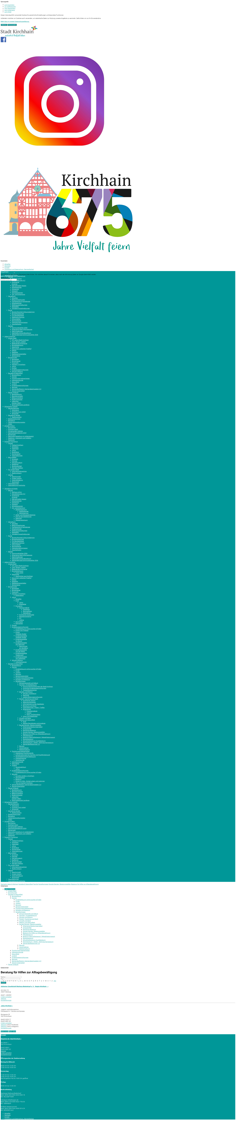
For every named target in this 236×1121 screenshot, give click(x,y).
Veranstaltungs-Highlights (16, 485)
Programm (18, 606)
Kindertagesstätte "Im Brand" (21, 640)
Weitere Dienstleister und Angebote (34, 723)
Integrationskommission (20, 322)
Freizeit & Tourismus (11, 441)
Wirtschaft (15, 413)
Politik (10, 310)
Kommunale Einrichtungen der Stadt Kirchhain (38, 686)
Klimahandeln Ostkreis (15, 431)
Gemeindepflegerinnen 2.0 (31, 744)
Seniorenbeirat (16, 321)
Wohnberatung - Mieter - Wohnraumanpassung (38, 742)
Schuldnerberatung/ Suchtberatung (34, 741)
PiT (20, 618)
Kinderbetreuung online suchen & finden (28, 629)
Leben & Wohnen (9, 336)
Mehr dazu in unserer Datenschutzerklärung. (15, 21)
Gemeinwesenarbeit (18, 391)
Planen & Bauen (13, 392)
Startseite (7, 266)
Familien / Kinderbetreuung (28, 685)
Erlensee (14, 461)
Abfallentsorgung (21, 509)
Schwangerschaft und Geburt (28, 683)
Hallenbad (15, 448)
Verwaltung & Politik (11, 275)
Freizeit (10, 443)
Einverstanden (12, 25)
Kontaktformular (6, 1000)
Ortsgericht (15, 289)
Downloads (19, 622)
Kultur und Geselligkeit (30, 716)
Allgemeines (27, 709)
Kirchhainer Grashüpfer (26, 615)
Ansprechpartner (20, 758)
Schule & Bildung (17, 371)
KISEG (10, 424)
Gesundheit (15, 382)
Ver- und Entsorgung (18, 294)
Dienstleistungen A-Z (18, 280)
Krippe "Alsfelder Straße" (20, 633)
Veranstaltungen (17, 455)
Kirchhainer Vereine (29, 700)
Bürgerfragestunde (18, 314)
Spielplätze (15, 452)
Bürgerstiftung (16, 375)
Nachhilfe (26, 695)
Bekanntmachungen (18, 300)
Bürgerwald (11, 434)
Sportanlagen (16, 454)
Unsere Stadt (12, 338)
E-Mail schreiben (6, 997)
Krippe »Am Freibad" (22, 630)
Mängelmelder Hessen (19, 286)
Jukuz (21, 602)
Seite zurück (5, 1031)
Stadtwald (11, 440)
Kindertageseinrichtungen (20, 370)
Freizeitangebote (32, 711)
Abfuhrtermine (23, 513)
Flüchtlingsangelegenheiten (21, 378)
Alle (55, 981)
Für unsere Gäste (13, 469)
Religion (21, 746)
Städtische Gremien (18, 317)
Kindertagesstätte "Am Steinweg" (21, 643)
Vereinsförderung (17, 480)
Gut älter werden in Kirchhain (24, 776)
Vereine (10, 475)
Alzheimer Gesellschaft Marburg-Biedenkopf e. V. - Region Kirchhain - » (24, 986)
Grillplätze (15, 447)
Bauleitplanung (17, 394)
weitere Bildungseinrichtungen (32, 697)
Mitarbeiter (22, 604)
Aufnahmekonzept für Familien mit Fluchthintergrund (32, 755)
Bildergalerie (19, 595)
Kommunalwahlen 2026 (19, 328)
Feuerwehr (15, 363)
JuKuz (14, 366)
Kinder (17, 671)
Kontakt (6, 267)
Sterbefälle (15, 307)
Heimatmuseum (17, 462)
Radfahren (15, 464)
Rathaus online (17, 279)
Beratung (18, 779)
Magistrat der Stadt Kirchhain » (11, 1039)
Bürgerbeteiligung (17, 345)
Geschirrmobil (16, 476)
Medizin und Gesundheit (27, 720)
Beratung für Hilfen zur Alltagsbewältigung (36, 734)
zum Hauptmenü (9, 8)
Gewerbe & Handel (14, 415)
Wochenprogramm (25, 616)
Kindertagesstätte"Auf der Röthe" (21, 650)
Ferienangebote (24, 608)
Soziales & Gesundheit (15, 373)
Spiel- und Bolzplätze (33, 714)
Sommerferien (27, 611)
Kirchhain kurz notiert (19, 412)
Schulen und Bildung (26, 692)
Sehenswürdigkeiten (29, 702)
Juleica (21, 620)
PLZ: (2, 979)
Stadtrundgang (16, 473)
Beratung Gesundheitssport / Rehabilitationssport (39, 737)
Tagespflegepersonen (30, 690)
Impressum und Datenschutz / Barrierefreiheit (19, 269)
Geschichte (15, 347)
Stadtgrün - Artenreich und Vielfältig (19, 438)
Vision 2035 (19, 573)
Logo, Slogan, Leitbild (19, 342)
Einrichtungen (12, 357)
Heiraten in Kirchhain (18, 364)
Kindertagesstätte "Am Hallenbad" (21, 657)
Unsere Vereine (16, 478)
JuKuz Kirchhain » (7, 1006)
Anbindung (15, 410)
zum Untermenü (9, 10)
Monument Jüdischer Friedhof (21, 349)
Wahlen (10, 326)
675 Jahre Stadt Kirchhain (20, 340)
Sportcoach (15, 482)
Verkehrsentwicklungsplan (16, 422)
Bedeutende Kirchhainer (19, 343)
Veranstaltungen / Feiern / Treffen (34, 707)
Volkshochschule (21, 662)
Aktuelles (7, 264)
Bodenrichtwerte (17, 399)
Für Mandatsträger (18, 315)
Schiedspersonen (17, 293)
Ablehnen (3, 25)
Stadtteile (15, 352)
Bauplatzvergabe (17, 396)
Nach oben (12, 1031)
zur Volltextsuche (10, 6)
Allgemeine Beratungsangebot (32, 727)
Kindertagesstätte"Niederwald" (21, 654)
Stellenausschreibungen (19, 305)
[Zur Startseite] (19, 36)
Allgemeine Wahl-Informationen (22, 329)
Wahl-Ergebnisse (17, 331)
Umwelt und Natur (25, 718)
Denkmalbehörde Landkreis (20, 405)
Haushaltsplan (16, 324)
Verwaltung (11, 296)
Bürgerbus (11, 420)
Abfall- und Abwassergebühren (25, 515)
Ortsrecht (15, 291)
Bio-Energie (11, 427)
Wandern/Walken (17, 468)
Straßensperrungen (14, 419)
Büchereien (15, 359)
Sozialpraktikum (20, 767)
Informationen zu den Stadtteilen (33, 704)
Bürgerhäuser (16, 361)
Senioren (14, 387)
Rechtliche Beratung (29, 730)
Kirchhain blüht (13, 429)
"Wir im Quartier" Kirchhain (24, 783)
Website (3, 998)
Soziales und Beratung (22, 679)
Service (10, 277)
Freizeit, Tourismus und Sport (28, 699)
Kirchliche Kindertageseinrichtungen (34, 688)
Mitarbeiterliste (16, 287)
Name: (3, 977)
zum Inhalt (7, 12)
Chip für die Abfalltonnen (23, 516)
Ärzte (24, 721)
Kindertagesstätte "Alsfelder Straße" (21, 636)
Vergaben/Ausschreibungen (21, 308)
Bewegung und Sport (29, 706)
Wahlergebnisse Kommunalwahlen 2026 (25, 335)
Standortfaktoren (13, 408)
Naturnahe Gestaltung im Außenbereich (21, 436)
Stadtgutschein (17, 417)
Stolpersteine (16, 356)
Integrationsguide (17, 380)
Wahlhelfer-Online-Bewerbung (21, 333)
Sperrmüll (18, 518)
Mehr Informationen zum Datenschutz (13, 276)
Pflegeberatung (28, 735)
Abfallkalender (23, 511)
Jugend (14, 384)
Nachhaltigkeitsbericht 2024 (17, 433)
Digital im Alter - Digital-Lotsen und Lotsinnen (30, 781)
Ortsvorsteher (16, 319)
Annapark (15, 459)
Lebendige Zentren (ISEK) (16, 402)
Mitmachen (19, 623)
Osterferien (26, 609)
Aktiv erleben (12, 457)
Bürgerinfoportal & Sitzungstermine (23, 312)
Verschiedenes (24, 748)
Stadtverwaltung (24, 749)
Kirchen (14, 368)
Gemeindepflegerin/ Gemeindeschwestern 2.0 (26, 389)
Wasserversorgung (21, 520)
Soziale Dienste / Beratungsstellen (30, 725)
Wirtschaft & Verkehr (11, 406)
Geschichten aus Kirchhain (24, 576)
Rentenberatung (28, 739)
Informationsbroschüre (19, 471)
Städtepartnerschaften (19, 354)
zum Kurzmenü (9, 5)
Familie (14, 377)
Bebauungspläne (17, 398)
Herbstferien (27, 613)
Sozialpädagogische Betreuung (25, 756)
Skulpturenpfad (17, 466)
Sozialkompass (20, 681)
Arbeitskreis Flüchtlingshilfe (24, 753)
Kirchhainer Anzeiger (15, 283)
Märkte (14, 350)
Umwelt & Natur (9, 426)
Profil (17, 601)
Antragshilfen (27, 728)
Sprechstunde (19, 760)
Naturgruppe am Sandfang (23, 647)
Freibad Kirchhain (17, 445)
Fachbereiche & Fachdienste (21, 301)
